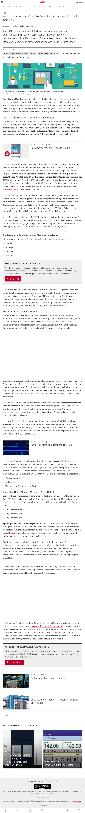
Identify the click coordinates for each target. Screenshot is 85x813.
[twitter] (17, 810)
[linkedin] (42, 810)
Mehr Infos (12, 279)
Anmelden (80, 2)
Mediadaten (75, 791)
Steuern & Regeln (8, 7)
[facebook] (5, 810)
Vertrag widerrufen (36, 793)
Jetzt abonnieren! (14, 662)
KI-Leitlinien (45, 793)
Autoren (52, 793)
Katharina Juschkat (26, 26)
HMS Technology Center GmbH (67, 53)
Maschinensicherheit (16, 189)
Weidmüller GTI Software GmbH (16, 57)
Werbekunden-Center (58, 791)
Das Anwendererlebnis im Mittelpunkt (50, 148)
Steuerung (13, 533)
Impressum (68, 791)
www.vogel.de (77, 801)
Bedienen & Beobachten (21, 7)
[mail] (55, 810)
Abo (21, 791)
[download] (67, 810)
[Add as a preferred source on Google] (42, 786)
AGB (41, 791)
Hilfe (80, 791)
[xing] (30, 810)
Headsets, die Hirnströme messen (46, 626)
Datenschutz (26, 791)
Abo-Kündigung (47, 791)
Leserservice (15, 791)
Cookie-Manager (7, 791)
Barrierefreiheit (35, 791)
